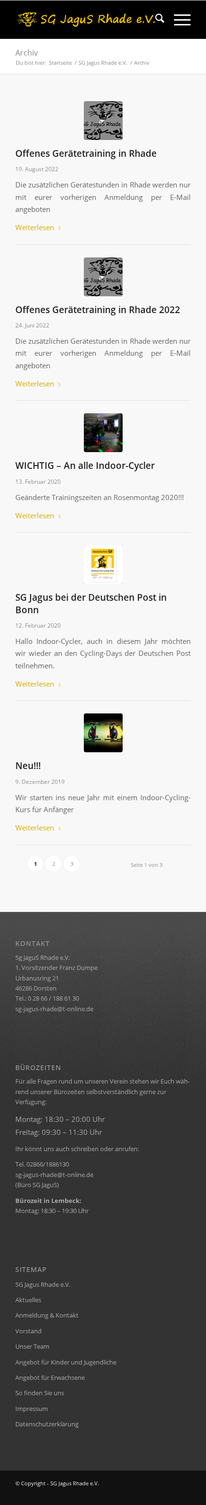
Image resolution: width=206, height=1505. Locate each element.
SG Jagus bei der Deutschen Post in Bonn (91, 603)
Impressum (31, 1408)
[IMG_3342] (103, 432)
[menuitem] (155, 19)
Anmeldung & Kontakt (47, 1315)
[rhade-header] (85, 19)
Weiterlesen (34, 227)
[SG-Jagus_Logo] (103, 120)
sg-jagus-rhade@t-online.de (54, 1008)
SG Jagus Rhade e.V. (42, 1284)
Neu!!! (28, 765)
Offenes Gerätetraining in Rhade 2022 (97, 309)
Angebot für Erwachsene (50, 1377)
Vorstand (28, 1331)
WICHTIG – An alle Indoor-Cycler (85, 465)
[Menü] (177, 19)
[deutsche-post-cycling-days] (103, 564)
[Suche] (155, 19)
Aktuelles (28, 1299)
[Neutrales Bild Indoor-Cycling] (103, 732)
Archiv (26, 52)
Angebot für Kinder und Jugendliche (65, 1362)
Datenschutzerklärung (47, 1424)
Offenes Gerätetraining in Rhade (86, 153)
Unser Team (32, 1346)
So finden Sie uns (39, 1392)
